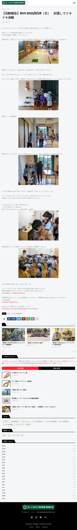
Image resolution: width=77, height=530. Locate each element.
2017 (38, 471)
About (38, 527)
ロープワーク (19, 424)
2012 (38, 485)
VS (13, 435)
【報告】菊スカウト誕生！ (19, 390)
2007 (38, 498)
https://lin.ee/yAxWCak (10, 302)
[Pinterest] (24, 318)
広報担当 (41, 363)
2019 (38, 465)
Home (31, 527)
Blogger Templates (39, 524)
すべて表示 (72, 324)
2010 (38, 490)
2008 (38, 496)
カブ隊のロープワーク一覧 (19, 373)
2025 (38, 449)
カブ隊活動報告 (15, 421)
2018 (38, 468)
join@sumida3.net (18, 293)
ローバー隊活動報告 (8, 424)
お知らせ (5, 421)
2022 (38, 457)
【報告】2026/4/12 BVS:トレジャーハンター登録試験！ (13, 344)
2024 (38, 451)
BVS (8, 9)
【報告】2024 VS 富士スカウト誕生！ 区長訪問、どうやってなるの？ (34, 407)
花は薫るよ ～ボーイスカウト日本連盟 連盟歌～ (26, 398)
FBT (50, 524)
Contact (45, 527)
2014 (38, 479)
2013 (38, 482)
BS (22, 435)
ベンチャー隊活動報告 (51, 421)
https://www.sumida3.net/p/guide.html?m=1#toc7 (20, 309)
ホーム (4, 9)
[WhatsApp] (28, 318)
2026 (38, 446)
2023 (38, 454)
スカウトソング (25, 421)
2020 (38, 462)
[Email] (33, 318)
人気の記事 (20, 368)
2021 (38, 460)
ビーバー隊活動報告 (17, 313)
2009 (38, 493)
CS (9, 435)
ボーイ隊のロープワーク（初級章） (22, 381)
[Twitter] (19, 318)
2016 (38, 473)
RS (18, 435)
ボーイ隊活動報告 (64, 421)
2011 (38, 487)
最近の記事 (57, 368)
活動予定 (28, 424)
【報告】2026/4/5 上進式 (35, 343)
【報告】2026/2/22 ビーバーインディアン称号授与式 (63, 344)
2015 (38, 476)
